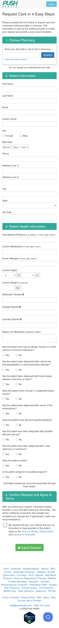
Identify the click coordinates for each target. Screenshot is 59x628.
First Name (7, 83)
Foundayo (22, 575)
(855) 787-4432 (42, 605)
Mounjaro (33, 581)
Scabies (53, 584)
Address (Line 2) (10, 177)
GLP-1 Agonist (36, 575)
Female (9, 135)
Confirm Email (9, 118)
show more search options (16, 59)
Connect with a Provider (29, 600)
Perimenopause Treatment (14, 584)
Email (5, 107)
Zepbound (41, 590)
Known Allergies (19, 258)
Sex (4, 130)
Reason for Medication (21, 331)
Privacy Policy (46, 531)
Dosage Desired (10, 306)
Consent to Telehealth (24, 534)
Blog (53, 597)
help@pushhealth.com (21, 605)
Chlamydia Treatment (24, 571)
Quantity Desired (10, 319)
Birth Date (7, 142)
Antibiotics (16, 568)
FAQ (39, 597)
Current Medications (21, 246)
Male (25, 135)
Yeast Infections (26, 590)
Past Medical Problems (28, 234)
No (20, 355)
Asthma (45, 568)
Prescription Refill (38, 584)
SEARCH (47, 55)
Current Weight (15, 282)
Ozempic (44, 581)
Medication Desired (12, 294)
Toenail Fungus (29, 587)
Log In (51, 4)
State (5, 200)
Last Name (7, 95)
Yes (7, 355)
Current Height (9, 270)
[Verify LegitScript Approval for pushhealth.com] (29, 618)
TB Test (52, 590)
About (46, 597)
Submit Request (30, 547)
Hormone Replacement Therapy (30, 578)
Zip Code (6, 212)
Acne (6, 568)
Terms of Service (29, 531)
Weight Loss (9, 590)
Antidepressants (31, 568)
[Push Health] (10, 4)
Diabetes (41, 571)
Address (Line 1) (10, 165)
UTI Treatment (46, 587)
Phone (5, 153)
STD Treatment (12, 587)
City (4, 188)
